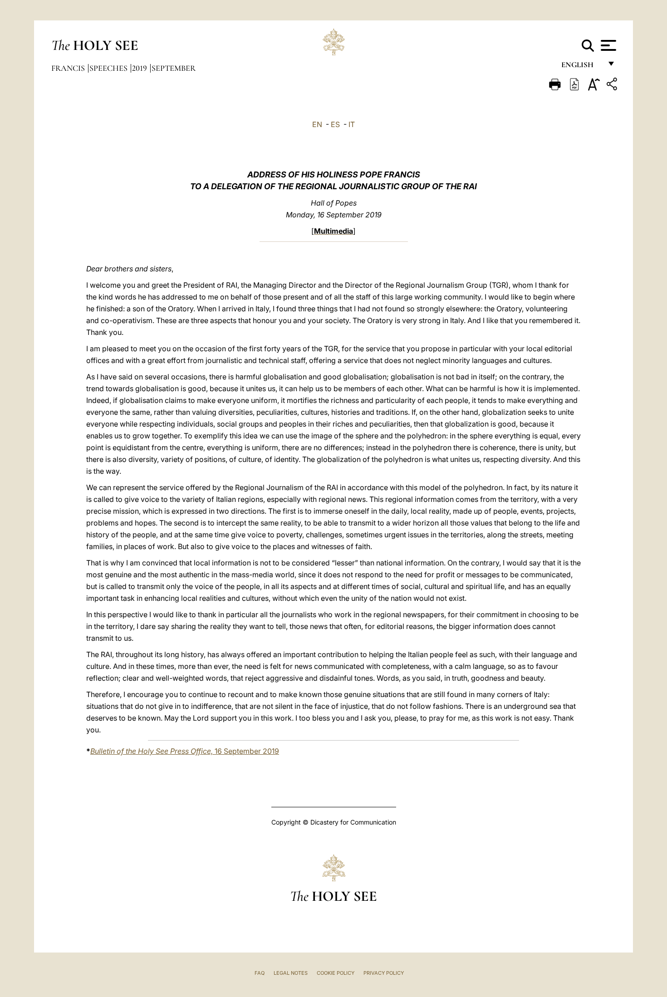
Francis (69, 68)
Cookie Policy (335, 973)
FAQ (260, 973)
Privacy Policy (383, 973)
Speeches (109, 68)
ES (335, 124)
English (581, 67)
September (174, 68)
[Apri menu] (607, 45)
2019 (140, 68)
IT (351, 124)
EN (317, 124)
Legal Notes (291, 973)
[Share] (613, 85)
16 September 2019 (184, 751)
